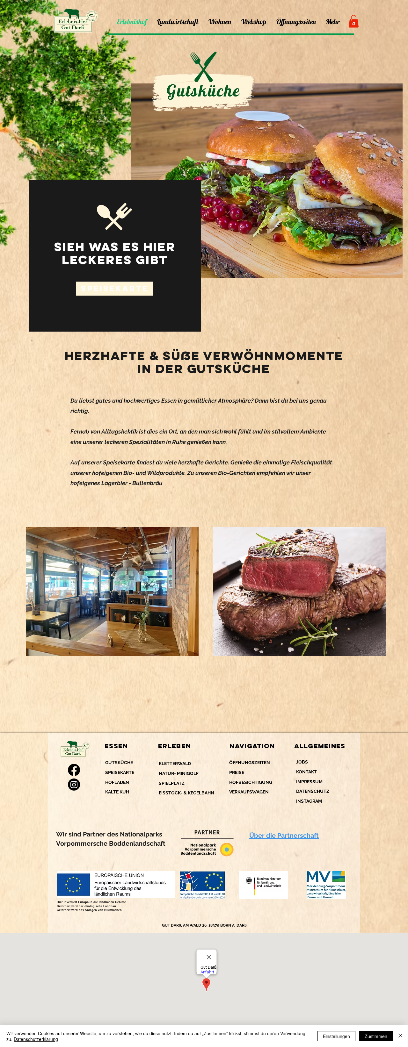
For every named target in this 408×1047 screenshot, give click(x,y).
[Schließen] (400, 1036)
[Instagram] (74, 784)
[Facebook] (74, 770)
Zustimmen (376, 1036)
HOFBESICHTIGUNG (250, 782)
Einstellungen (336, 1036)
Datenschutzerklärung (36, 1039)
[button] (353, 21)
